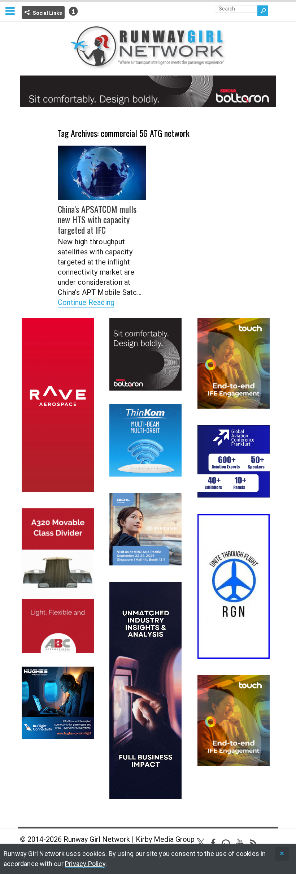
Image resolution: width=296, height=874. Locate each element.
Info (73, 11)
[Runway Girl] (148, 65)
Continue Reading (86, 302)
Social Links (47, 13)
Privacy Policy (85, 863)
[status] (282, 854)
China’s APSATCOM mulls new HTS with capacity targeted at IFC (97, 219)
